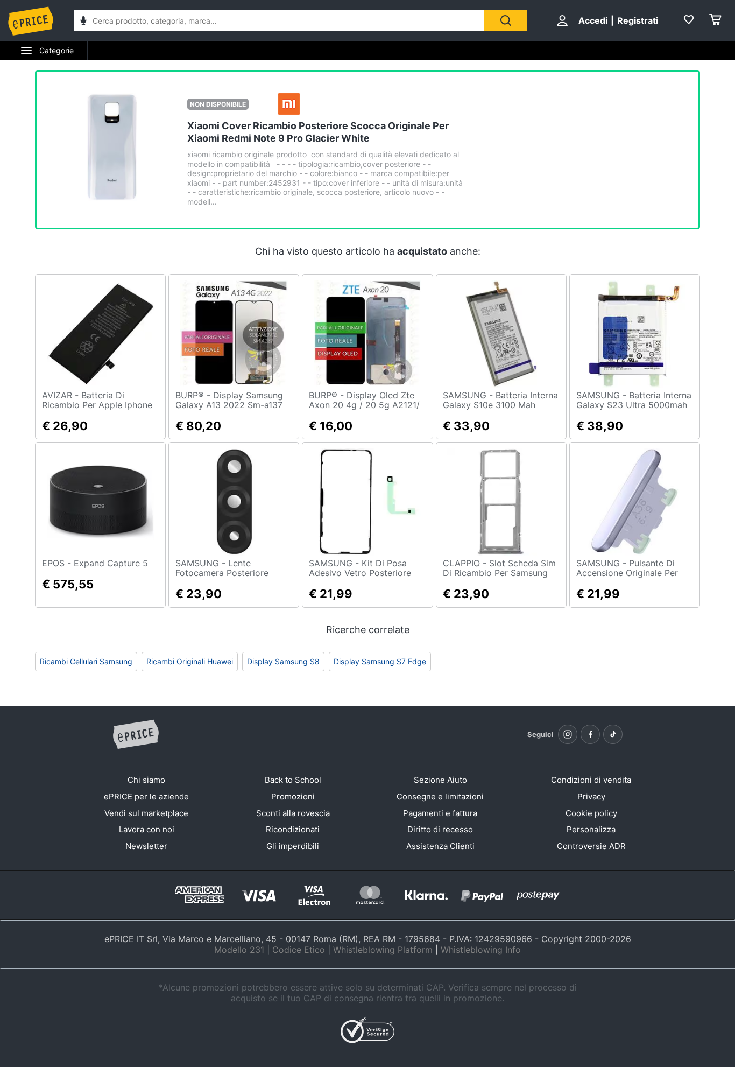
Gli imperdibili (292, 846)
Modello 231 (239, 949)
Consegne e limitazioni (440, 796)
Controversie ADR (591, 846)
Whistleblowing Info (481, 949)
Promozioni (293, 796)
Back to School (293, 780)
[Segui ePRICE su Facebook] (590, 734)
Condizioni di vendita (591, 780)
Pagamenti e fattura (440, 813)
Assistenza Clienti (440, 846)
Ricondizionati (293, 829)
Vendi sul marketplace (146, 813)
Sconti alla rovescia (293, 813)
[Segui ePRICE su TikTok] (613, 734)
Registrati (637, 20)
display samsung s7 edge (380, 661)
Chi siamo (146, 780)
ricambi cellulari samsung (86, 661)
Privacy (591, 796)
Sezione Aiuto (440, 780)
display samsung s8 (283, 661)
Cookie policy (591, 813)
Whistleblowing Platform (383, 949)
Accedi (592, 20)
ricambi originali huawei (189, 661)
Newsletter (146, 846)
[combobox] (279, 20)
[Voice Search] (83, 21)
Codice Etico (298, 949)
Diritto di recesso (440, 829)
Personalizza (591, 829)
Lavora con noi (146, 829)
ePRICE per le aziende (146, 796)
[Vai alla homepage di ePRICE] (135, 734)
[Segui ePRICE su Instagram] (567, 734)
